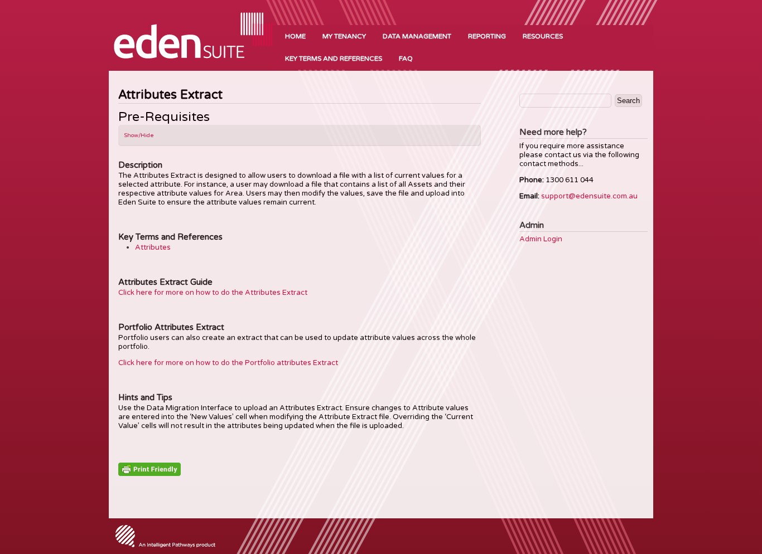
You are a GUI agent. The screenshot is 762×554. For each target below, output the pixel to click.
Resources (543, 36)
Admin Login (540, 239)
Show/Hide (139, 135)
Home (295, 36)
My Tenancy (344, 36)
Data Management (417, 36)
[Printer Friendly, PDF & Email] (149, 469)
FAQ (406, 58)
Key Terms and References (333, 58)
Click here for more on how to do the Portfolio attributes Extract (228, 362)
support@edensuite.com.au (589, 196)
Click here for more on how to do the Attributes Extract (212, 292)
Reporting (487, 36)
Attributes (153, 247)
